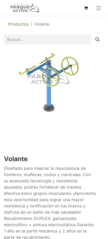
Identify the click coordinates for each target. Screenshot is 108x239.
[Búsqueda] (97, 39)
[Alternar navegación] (98, 8)
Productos (18, 24)
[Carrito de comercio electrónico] (85, 8)
